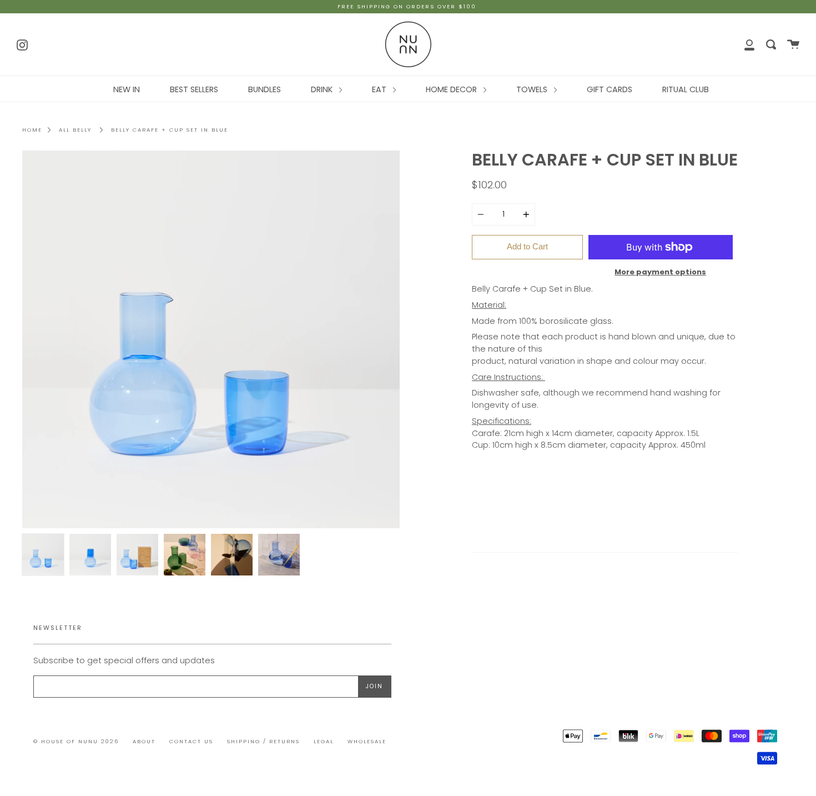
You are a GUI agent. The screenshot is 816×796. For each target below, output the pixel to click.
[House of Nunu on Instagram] (22, 44)
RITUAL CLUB (685, 89)
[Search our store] (771, 44)
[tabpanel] (211, 339)
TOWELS (533, 89)
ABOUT (144, 741)
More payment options (660, 272)
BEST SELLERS (194, 89)
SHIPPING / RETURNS (263, 741)
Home (32, 129)
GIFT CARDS (609, 89)
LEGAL (324, 741)
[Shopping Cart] (793, 44)
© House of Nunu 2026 (76, 741)
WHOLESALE (366, 741)
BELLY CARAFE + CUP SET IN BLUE (169, 129)
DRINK (323, 89)
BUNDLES (264, 89)
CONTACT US (191, 741)
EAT (380, 89)
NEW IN (126, 89)
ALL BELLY (75, 129)
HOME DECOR (452, 89)
